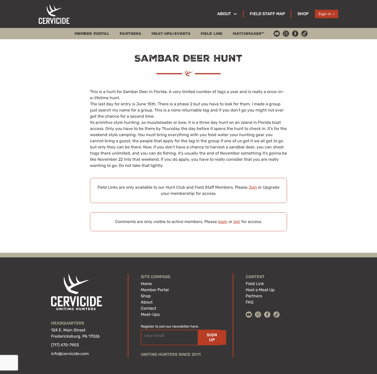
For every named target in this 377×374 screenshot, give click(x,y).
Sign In (325, 14)
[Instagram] (286, 34)
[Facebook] (295, 34)
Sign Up (212, 337)
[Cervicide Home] (54, 14)
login (222, 221)
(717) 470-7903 (65, 344)
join (236, 221)
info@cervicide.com (70, 353)
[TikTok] (304, 34)
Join (253, 187)
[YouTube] (277, 34)
